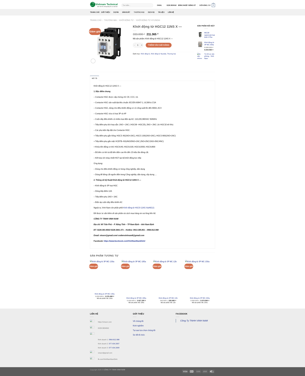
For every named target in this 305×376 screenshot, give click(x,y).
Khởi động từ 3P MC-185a (136, 298)
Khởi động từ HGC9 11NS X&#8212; (139, 208)
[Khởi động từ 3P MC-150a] (200, 277)
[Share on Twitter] (139, 59)
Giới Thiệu (105, 12)
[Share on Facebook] (135, 59)
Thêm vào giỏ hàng (158, 45)
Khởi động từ (126, 20)
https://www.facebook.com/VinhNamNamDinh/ (124, 241)
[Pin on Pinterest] (148, 59)
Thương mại (139, 12)
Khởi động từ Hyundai (148, 20)
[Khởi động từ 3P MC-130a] (104, 275)
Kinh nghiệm (138, 326)
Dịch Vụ (151, 12)
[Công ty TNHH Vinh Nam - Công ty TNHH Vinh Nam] (104, 4)
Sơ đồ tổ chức (139, 335)
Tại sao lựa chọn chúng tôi (144, 330)
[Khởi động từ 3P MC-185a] (136, 277)
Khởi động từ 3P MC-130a (104, 294)
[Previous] (90, 284)
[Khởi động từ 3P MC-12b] (168, 277)
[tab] (94, 78)
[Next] (214, 284)
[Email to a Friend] (144, 59)
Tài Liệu (161, 12)
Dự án (116, 12)
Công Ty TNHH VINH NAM (194, 320)
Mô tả (94, 78)
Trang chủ (94, 12)
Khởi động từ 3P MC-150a (200, 298)
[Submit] (151, 5)
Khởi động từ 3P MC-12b (168, 298)
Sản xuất (126, 12)
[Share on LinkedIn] (152, 59)
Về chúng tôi (138, 321)
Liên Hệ (171, 12)
